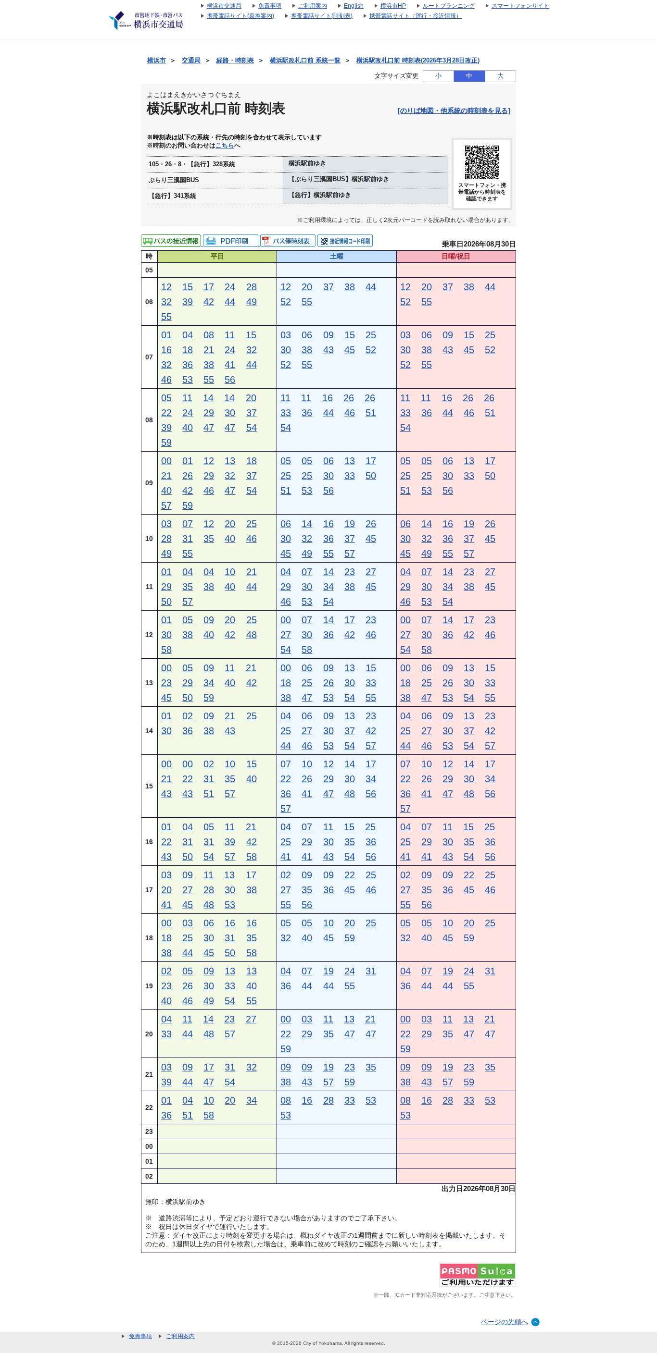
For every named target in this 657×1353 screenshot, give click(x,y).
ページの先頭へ (504, 1322)
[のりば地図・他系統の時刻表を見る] (454, 110)
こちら (224, 145)
